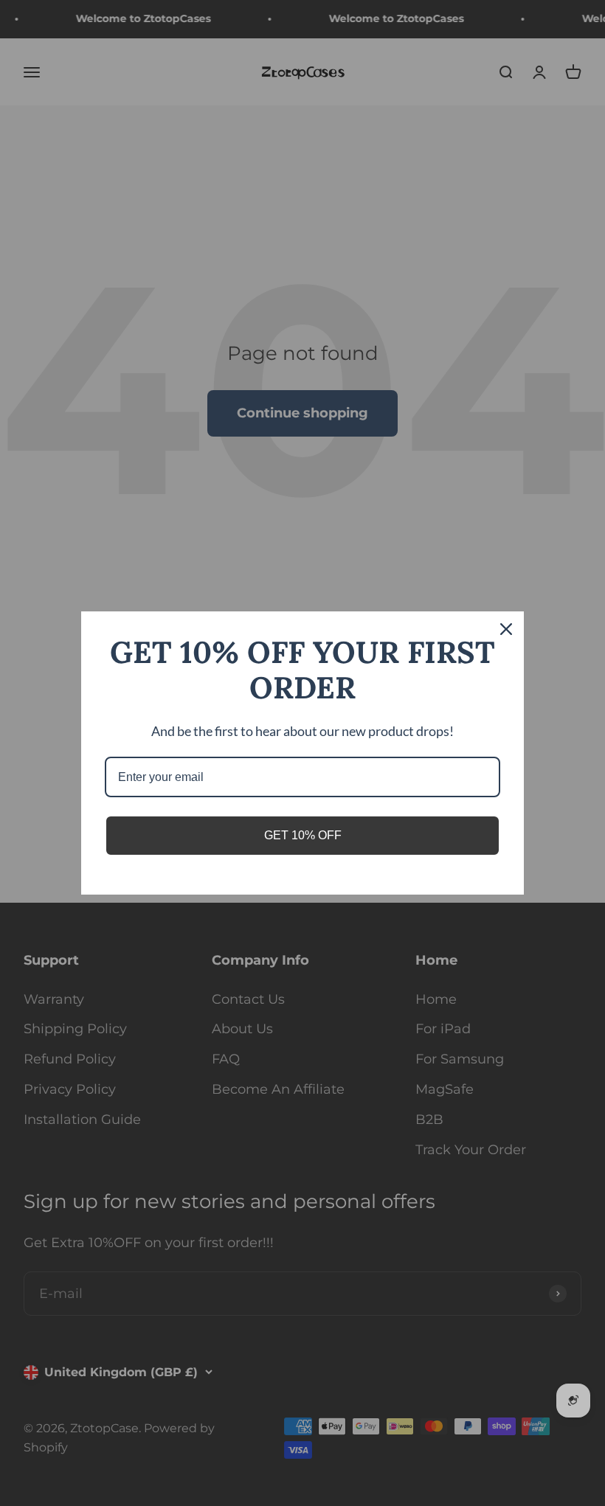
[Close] (506, 629)
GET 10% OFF (303, 835)
